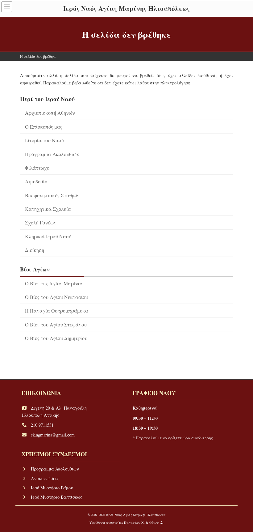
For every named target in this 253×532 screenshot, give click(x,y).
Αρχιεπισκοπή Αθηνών (50, 112)
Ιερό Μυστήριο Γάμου (52, 488)
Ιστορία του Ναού (44, 140)
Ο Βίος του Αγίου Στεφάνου (56, 324)
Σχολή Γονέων (40, 222)
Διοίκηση (34, 250)
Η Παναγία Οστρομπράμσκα (56, 310)
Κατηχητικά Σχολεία (48, 209)
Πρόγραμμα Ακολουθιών (52, 154)
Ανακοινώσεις (45, 478)
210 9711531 (42, 425)
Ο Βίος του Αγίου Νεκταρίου (56, 297)
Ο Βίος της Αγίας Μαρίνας (54, 283)
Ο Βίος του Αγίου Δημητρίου (56, 338)
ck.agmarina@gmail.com (53, 435)
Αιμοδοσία (36, 181)
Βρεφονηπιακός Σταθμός (52, 195)
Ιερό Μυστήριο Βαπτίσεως (56, 497)
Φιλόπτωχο (37, 167)
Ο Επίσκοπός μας (43, 126)
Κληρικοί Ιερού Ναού (48, 236)
